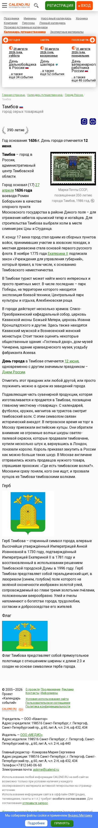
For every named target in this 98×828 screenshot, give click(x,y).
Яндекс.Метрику (80, 815)
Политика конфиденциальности (48, 706)
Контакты (32, 693)
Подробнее (36, 823)
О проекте (33, 689)
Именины (30, 18)
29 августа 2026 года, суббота (18, 52)
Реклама (68, 689)
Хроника (82, 18)
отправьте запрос (35, 803)
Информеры (49, 693)
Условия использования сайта (47, 699)
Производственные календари (26, 27)
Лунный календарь (52, 23)
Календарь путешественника (25, 32)
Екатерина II (58, 253)
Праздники (11, 18)
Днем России (13, 372)
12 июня (71, 361)
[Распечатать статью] (93, 121)
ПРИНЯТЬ (62, 823)
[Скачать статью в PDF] (84, 121)
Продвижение (50, 689)
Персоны (28, 23)
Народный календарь (56, 18)
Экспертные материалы (67, 32)
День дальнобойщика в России (22, 64)
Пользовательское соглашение (48, 702)
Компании (11, 23)
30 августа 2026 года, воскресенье (49, 52)
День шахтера (47, 63)
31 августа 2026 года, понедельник (81, 52)
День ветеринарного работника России (84, 66)
